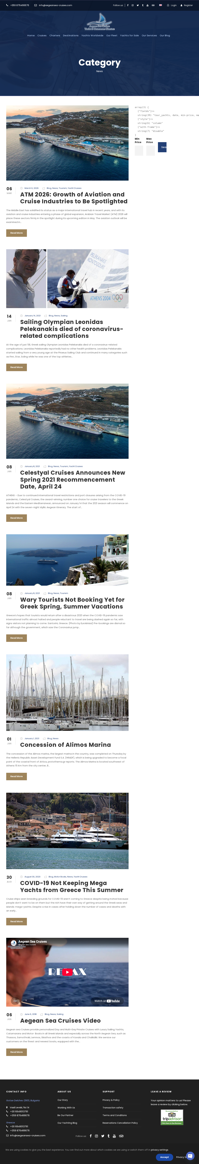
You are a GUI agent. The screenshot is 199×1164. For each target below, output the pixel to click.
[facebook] (127, 5)
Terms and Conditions (115, 1115)
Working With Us (66, 1107)
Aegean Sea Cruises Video (60, 1021)
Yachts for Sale (129, 35)
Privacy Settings (185, 1157)
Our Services (149, 35)
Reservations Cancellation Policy (120, 1122)
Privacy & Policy (111, 1100)
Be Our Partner (65, 1115)
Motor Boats (60, 876)
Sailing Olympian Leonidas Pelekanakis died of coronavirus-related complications (71, 329)
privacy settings (159, 1149)
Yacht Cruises (74, 188)
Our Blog (165, 35)
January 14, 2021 (33, 315)
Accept (164, 1157)
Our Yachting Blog (67, 1122)
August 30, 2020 (32, 876)
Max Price (149, 140)
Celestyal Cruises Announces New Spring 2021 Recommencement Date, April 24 (72, 480)
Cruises (42, 35)
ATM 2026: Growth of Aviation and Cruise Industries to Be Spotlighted (74, 197)
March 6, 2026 (32, 188)
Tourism (63, 188)
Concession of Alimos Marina (65, 745)
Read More (16, 232)
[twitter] (138, 5)
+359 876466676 (20, 5)
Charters (54, 35)
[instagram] (133, 5)
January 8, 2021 (32, 466)
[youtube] (147, 5)
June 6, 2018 (31, 1014)
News (55, 188)
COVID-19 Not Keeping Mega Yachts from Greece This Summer (71, 886)
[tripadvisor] (153, 5)
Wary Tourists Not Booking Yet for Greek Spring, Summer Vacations (72, 603)
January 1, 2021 (32, 738)
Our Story (63, 1100)
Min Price (138, 140)
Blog (49, 188)
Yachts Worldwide (92, 35)
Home (31, 35)
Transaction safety (113, 1107)
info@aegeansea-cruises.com (55, 5)
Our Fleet (112, 35)
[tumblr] (142, 5)
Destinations (71, 35)
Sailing (64, 315)
